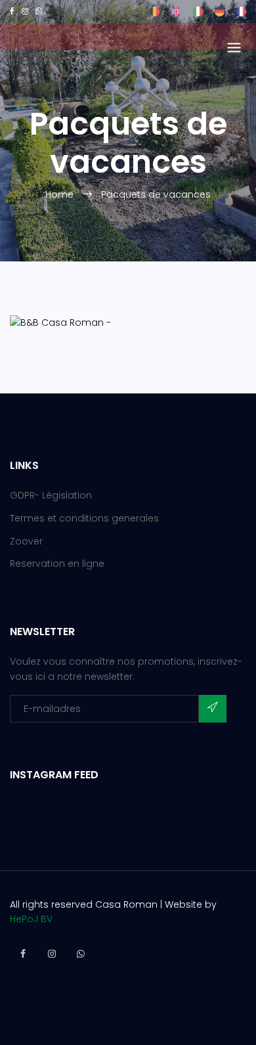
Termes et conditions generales (84, 518)
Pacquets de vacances (156, 194)
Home (60, 194)
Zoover (26, 541)
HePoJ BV (31, 918)
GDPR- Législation (51, 495)
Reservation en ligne (57, 563)
